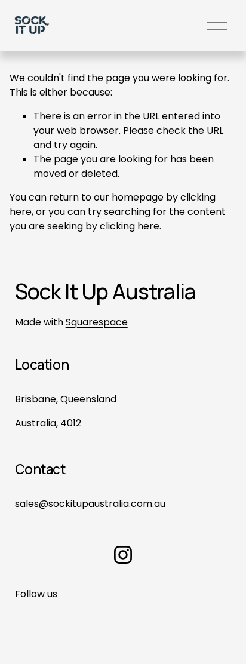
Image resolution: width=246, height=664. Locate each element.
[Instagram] (123, 554)
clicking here (129, 226)
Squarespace (97, 322)
